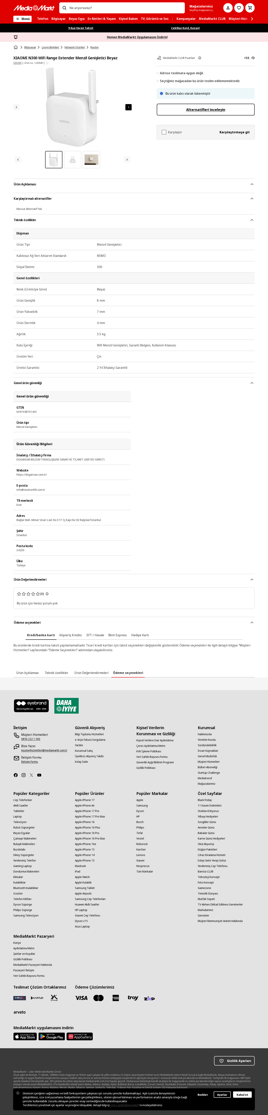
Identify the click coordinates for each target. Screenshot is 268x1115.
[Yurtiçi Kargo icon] (54, 998)
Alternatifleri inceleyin (205, 109)
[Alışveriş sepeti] (250, 8)
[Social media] (17, 775)
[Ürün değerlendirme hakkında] (47, 594)
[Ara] (64, 8)
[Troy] (133, 998)
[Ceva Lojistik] (19, 998)
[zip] (150, 999)
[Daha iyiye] (66, 706)
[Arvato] (19, 1012)
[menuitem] (43, 19)
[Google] (51, 1036)
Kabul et (242, 1095)
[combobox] (125, 7)
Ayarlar (222, 1095)
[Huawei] (80, 1036)
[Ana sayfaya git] (34, 8)
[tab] (41, 635)
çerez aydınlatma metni (124, 1105)
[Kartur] (37, 998)
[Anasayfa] (16, 47)
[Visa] (81, 998)
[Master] (98, 998)
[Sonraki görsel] (128, 107)
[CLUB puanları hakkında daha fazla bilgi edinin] (200, 58)
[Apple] (25, 1036)
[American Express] (115, 998)
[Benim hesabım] (228, 8)
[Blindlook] (31, 706)
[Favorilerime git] (239, 8)
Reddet (203, 1095)
